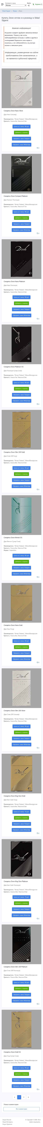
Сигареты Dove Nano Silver (13, 111)
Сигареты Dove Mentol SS (13, 537)
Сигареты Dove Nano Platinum (14, 281)
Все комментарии (21, 1109)
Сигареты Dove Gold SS (12, 1052)
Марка (15, 11)
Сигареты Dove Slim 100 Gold (14, 452)
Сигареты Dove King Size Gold (14, 796)
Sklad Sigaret (6, 11)
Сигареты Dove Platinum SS (13, 367)
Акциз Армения (7, 1124)
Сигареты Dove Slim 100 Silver (14, 710)
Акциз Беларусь (8, 1122)
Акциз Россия (7, 1120)
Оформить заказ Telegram (21, 138)
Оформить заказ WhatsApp (21, 144)
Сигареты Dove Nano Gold (13, 625)
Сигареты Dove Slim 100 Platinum (15, 967)
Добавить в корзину (21, 132)
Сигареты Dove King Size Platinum (16, 881)
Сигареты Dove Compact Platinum (16, 196)
